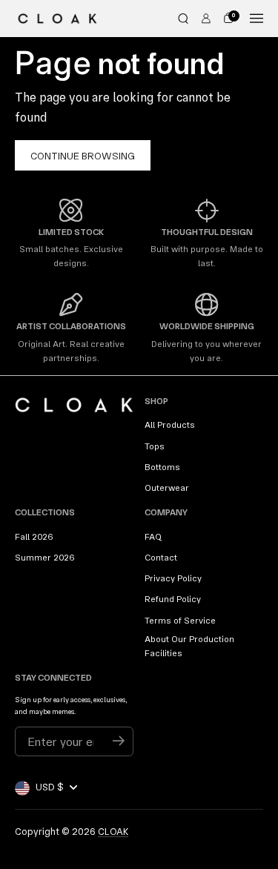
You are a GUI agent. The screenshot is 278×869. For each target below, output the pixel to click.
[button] (183, 18)
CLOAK (113, 831)
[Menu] (256, 18)
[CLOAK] (57, 18)
